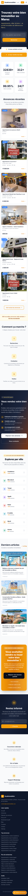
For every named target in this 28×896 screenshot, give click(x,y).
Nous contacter (14, 441)
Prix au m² (3, 817)
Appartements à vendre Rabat (8, 844)
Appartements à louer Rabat (8, 846)
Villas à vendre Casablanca (7, 866)
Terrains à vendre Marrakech (8, 868)
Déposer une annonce (6, 815)
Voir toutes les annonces (13, 307)
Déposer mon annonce (13, 436)
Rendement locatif (5, 819)
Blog (2, 822)
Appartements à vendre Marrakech (9, 840)
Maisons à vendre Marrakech (8, 870)
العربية (18, 2)
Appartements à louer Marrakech (9, 842)
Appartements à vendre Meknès (9, 872)
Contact (3, 826)
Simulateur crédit (5, 878)
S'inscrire (15, 726)
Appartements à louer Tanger (8, 850)
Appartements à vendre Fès (8, 859)
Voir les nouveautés (14, 318)
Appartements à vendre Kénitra (9, 861)
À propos (3, 824)
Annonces (3, 813)
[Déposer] (22, 2)
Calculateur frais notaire (7, 880)
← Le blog (24, 546)
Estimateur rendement (6, 882)
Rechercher (14, 40)
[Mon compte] (26, 2)
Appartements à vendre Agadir (8, 857)
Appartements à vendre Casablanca (10, 835)
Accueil (3, 810)
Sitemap (3, 828)
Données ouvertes (5, 884)
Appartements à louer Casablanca (9, 838)
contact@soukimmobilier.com (8, 803)
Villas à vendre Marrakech (7, 863)
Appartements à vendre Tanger (9, 848)
